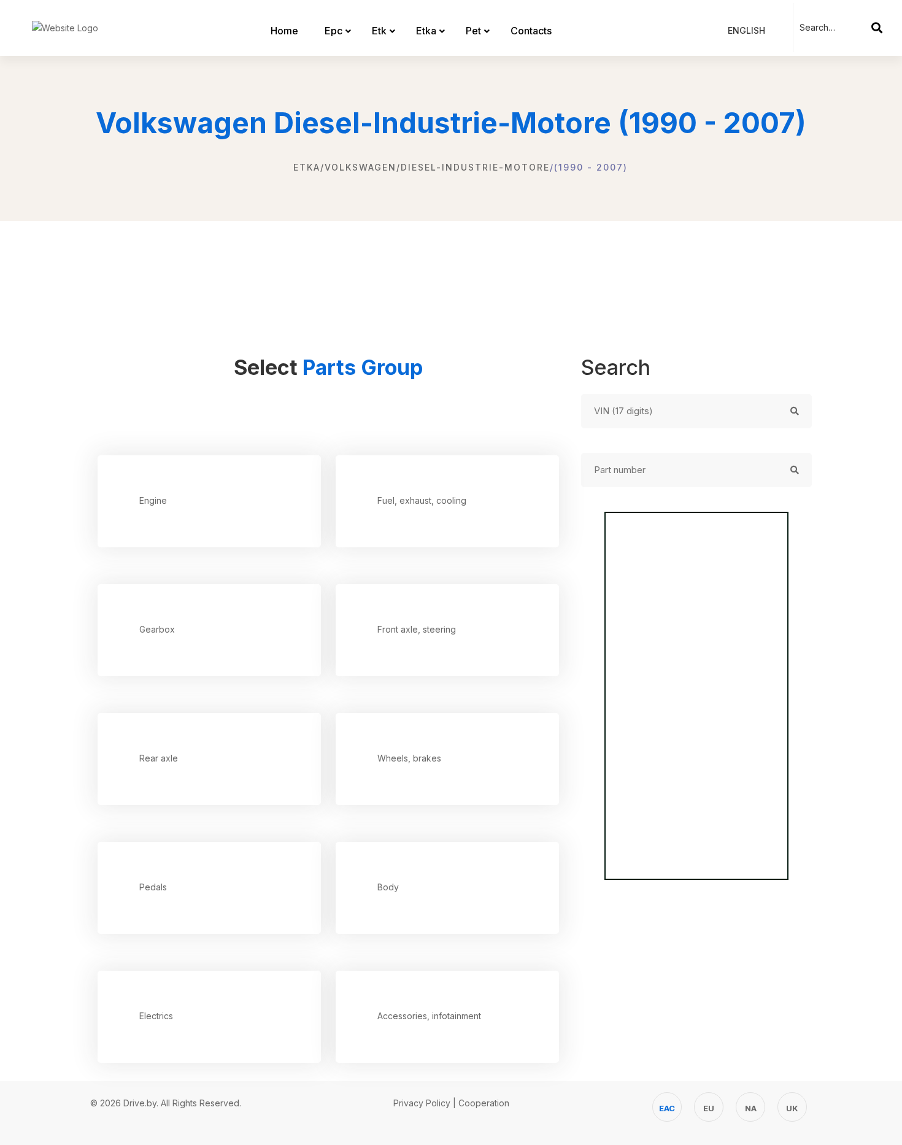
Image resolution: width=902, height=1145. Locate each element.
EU (708, 1108)
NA (751, 1108)
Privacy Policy (421, 1103)
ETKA (306, 167)
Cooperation (483, 1103)
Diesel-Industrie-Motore (475, 167)
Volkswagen (360, 167)
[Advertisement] (451, 276)
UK (792, 1108)
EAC (667, 1108)
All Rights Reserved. (201, 1103)
